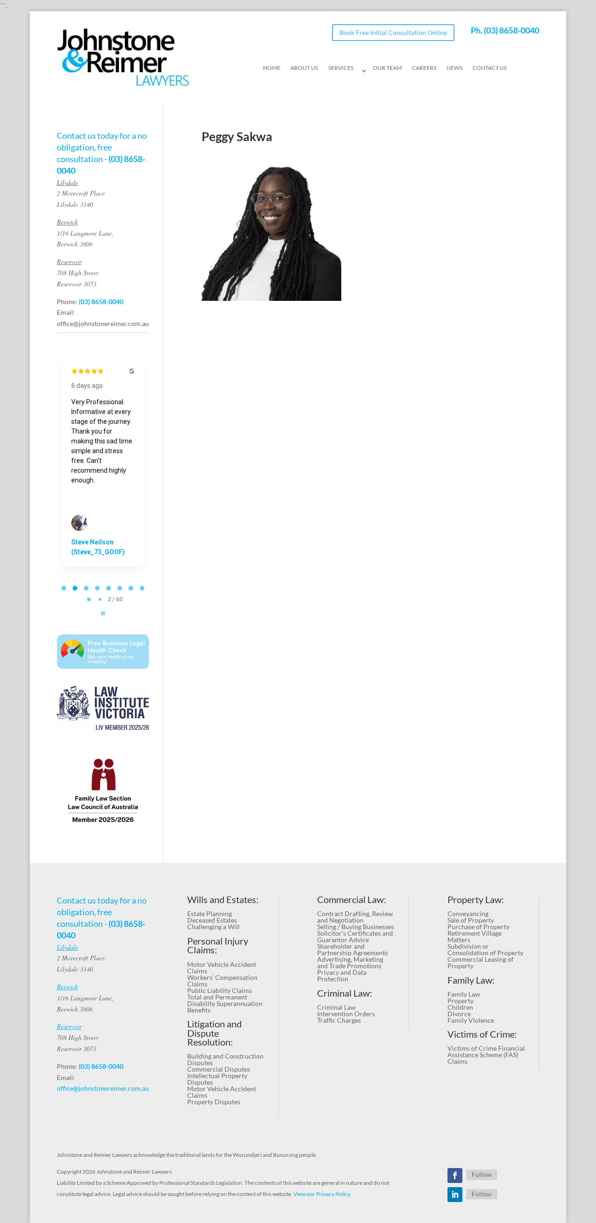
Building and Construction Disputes (225, 1059)
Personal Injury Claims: (217, 946)
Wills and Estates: (222, 899)
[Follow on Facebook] (454, 1175)
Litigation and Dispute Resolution (214, 1033)
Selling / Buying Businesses (355, 927)
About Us (304, 68)
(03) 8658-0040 (511, 30)
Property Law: (475, 899)
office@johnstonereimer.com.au (103, 323)
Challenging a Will (213, 927)
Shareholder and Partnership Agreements (352, 949)
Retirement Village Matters (474, 936)
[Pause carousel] (103, 613)
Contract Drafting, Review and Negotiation (355, 917)
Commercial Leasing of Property (480, 962)
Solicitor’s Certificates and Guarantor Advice (355, 936)
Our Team (387, 68)
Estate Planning (209, 913)
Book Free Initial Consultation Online (393, 32)
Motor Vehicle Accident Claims (221, 967)
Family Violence (470, 1020)
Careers (424, 68)
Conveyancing (467, 913)
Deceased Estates (212, 920)
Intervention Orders (346, 1014)
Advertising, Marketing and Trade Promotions (350, 962)
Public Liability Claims (219, 990)
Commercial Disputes (218, 1069)
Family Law (463, 994)
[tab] (63, 588)
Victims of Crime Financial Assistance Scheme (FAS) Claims (486, 1054)
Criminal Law (336, 1007)
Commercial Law (350, 899)
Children (460, 1007)
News (454, 68)
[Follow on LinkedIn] (454, 1194)
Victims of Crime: (482, 1034)
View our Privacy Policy (321, 1193)
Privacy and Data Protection (341, 975)
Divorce (459, 1014)
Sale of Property (470, 920)
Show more (88, 526)
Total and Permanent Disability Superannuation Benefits (225, 1003)
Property (460, 1001)
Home (271, 68)
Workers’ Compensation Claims (222, 980)
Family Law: (470, 980)
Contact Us (490, 68)
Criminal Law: (344, 993)
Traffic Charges (339, 1020)
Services (340, 68)
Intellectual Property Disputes (217, 1079)
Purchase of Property (478, 927)
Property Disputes (213, 1102)
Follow (482, 1174)
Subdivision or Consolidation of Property (485, 949)
